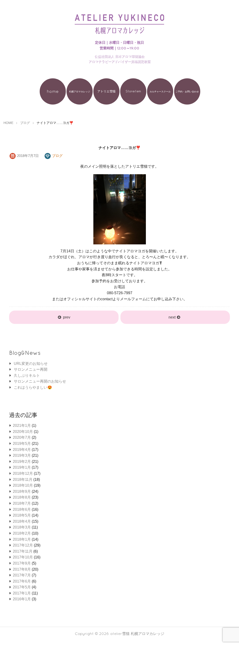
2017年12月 (23, 545)
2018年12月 (23, 473)
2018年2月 (22, 533)
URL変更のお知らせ (31, 364)
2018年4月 (22, 521)
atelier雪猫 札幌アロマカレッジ (137, 633)
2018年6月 (22, 509)
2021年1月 (22, 426)
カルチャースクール (160, 91)
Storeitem (133, 91)
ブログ (57, 156)
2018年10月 (23, 485)
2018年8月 (22, 497)
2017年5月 (22, 587)
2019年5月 (22, 444)
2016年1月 (22, 599)
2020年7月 (22, 437)
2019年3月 (22, 455)
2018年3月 (22, 527)
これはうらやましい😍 (33, 387)
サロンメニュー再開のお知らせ (40, 381)
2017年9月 (22, 563)
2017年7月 (22, 575)
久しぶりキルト (27, 375)
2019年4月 (22, 450)
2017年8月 (22, 569)
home (53, 91)
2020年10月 (23, 432)
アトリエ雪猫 (106, 91)
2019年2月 (22, 462)
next (172, 317)
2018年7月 (22, 503)
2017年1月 (22, 593)
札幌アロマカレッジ (79, 91)
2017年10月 (23, 557)
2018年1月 (22, 539)
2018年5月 (22, 515)
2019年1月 (22, 467)
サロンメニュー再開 (30, 369)
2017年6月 (22, 581)
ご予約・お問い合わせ (187, 91)
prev (66, 317)
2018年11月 (22, 480)
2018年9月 (22, 491)
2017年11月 (22, 551)
